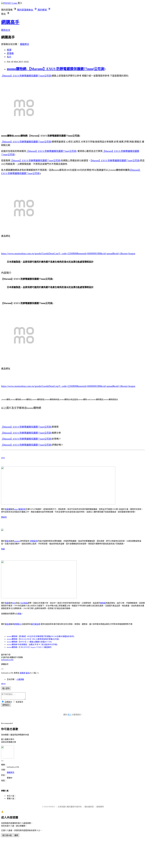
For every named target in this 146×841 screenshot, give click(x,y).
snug (3, 457)
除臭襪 (7, 509)
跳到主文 (5, 30)
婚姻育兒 (24, 44)
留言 (28, 673)
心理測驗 (20, 679)
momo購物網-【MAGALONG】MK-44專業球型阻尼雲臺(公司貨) (33, 639)
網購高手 (10, 22)
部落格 (10, 53)
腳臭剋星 (22, 509)
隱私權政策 (89, 807)
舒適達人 (18, 624)
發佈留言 (6, 705)
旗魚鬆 (103, 603)
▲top (3, 683)
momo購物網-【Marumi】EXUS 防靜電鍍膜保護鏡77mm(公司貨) (56, 69)
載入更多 (6, 688)
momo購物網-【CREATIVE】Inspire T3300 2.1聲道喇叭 (29, 647)
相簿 (9, 50)
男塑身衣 (33, 541)
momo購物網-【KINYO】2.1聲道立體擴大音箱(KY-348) (29, 642)
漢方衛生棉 (35, 624)
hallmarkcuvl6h (7, 660)
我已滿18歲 (7, 835)
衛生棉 (7, 624)
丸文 (14, 603)
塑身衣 (4, 517)
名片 (9, 57)
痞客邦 (22, 673)
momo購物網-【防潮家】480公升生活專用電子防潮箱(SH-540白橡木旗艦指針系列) (40, 636)
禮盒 (20, 614)
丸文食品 (24, 603)
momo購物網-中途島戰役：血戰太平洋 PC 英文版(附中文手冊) (32, 644)
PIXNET (51, 807)
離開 (16, 835)
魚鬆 (3, 549)
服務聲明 (100, 807)
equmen (17, 541)
